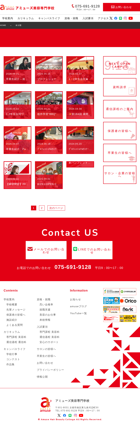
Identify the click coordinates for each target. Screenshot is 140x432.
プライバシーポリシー (50, 369)
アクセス (103, 18)
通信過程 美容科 (50, 336)
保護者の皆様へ (120, 131)
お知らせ (75, 299)
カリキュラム (26, 18)
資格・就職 (71, 18)
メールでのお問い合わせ (46, 250)
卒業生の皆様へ (120, 153)
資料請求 (120, 87)
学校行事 (11, 354)
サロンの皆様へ (46, 349)
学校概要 (11, 304)
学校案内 (7, 18)
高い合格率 (46, 304)
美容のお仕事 (48, 314)
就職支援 (45, 309)
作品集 (10, 364)
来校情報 (45, 319)
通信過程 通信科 (16, 342)
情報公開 (42, 376)
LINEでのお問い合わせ (92, 250)
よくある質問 (14, 324)
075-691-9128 (73, 267)
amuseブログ (78, 306)
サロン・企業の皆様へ (120, 175)
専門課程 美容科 (16, 336)
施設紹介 (11, 319)
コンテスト (13, 359)
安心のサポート (49, 342)
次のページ (56, 208)
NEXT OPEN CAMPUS (120, 65)
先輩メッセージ (16, 309)
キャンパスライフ (49, 18)
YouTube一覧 (78, 313)
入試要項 (88, 18)
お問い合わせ (123, 7)
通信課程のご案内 (120, 109)
